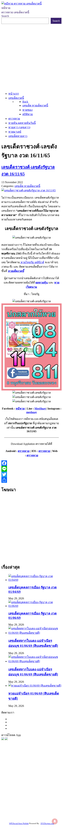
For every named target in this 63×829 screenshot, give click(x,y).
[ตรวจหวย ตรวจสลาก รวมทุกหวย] (6, 739)
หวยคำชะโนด (43, 782)
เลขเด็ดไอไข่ (43, 804)
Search (5, 16)
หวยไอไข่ (40, 795)
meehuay (31, 412)
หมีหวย (20, 408)
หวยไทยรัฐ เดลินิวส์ (32, 262)
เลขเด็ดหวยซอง (16, 773)
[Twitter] (31, 474)
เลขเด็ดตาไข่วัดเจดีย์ (23, 804)
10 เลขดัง (38, 813)
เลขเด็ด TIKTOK (29, 817)
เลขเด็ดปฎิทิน (14, 799)
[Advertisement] (31, 57)
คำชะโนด (12, 782)
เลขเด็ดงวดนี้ (20, 764)
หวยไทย (47, 764)
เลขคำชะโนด (26, 786)
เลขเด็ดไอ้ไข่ (47, 791)
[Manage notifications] (55, 821)
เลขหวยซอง (46, 769)
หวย (9, 769)
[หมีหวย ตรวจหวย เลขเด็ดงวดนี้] (21, 3)
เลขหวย (34, 769)
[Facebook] (31, 463)
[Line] (31, 469)
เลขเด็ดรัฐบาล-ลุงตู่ (24, 808)
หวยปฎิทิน (46, 817)
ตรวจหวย (23, 451)
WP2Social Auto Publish (19, 823)
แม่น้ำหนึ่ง (29, 799)
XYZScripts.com (47, 823)
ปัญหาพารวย (15, 778)
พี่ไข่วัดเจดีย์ (26, 782)
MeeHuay (40, 408)
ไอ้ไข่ (29, 813)
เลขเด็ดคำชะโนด (28, 791)
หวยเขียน (11, 791)
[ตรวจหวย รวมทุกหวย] (2, 739)
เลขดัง (45, 773)
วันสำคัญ (41, 799)
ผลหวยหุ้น (42, 282)
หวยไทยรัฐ (35, 764)
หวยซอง (6, 764)
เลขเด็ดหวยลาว (33, 778)
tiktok (22, 813)
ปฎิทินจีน (13, 817)
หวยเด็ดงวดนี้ (16, 271)
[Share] (31, 480)
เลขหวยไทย (33, 773)
